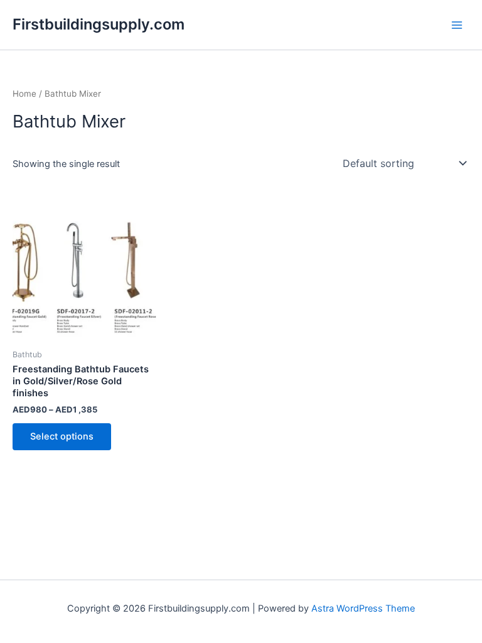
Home (24, 94)
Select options (62, 436)
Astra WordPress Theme (363, 608)
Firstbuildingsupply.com (99, 24)
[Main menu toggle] (456, 24)
